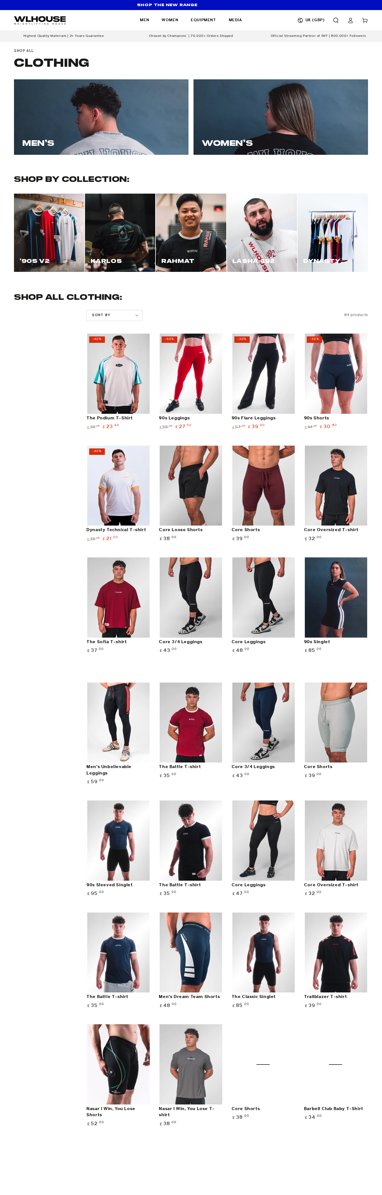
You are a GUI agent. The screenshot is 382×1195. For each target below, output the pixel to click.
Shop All (24, 51)
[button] (336, 20)
